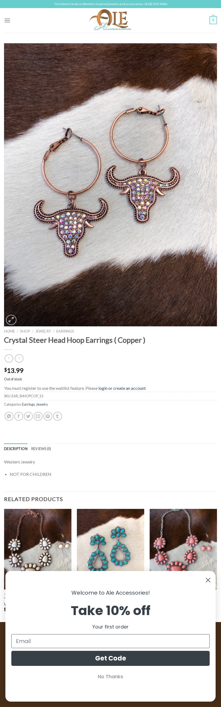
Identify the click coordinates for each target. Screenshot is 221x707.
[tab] (15, 448)
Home (9, 331)
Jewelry (43, 331)
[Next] (217, 565)
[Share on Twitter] (28, 416)
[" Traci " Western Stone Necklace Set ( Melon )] (183, 549)
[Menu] (7, 20)
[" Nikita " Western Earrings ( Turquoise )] (110, 549)
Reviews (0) (41, 449)
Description (15, 449)
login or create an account (122, 388)
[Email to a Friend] (38, 416)
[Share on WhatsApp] (9, 416)
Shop (25, 331)
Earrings (65, 331)
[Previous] (4, 565)
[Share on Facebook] (18, 416)
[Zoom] (11, 320)
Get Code (110, 658)
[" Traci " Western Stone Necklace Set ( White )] (37, 549)
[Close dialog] (208, 580)
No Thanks (110, 676)
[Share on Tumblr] (57, 416)
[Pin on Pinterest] (47, 416)
